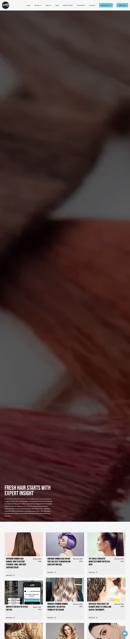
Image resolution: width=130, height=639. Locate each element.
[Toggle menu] (41, 5)
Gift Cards (122, 5)
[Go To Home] (5, 5)
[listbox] (49, 5)
